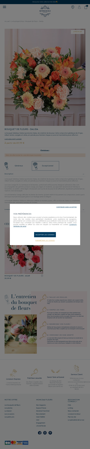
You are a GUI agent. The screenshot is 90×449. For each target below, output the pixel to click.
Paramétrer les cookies (45, 241)
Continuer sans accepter (66, 207)
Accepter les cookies (45, 234)
